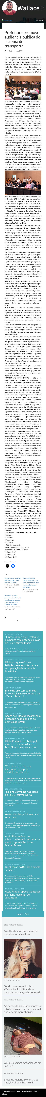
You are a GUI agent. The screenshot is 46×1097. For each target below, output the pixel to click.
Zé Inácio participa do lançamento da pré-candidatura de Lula (18, 769)
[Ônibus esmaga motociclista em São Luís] (23, 1036)
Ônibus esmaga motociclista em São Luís (22, 1064)
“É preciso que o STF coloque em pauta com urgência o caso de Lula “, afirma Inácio (22, 639)
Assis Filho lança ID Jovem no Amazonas (22, 815)
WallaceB (28, 51)
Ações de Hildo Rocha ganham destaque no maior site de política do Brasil (23, 718)
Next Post (35, 626)
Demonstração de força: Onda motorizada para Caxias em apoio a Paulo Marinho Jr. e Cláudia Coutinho (13, 600)
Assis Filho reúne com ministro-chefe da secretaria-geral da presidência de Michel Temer (22, 841)
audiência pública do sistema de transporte (22, 617)
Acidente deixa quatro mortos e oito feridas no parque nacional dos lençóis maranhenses (23, 1008)
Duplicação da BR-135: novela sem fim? (22, 868)
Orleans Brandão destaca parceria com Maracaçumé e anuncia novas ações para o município (31, 582)
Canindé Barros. (11, 620)
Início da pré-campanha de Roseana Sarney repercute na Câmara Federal (22, 693)
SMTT (20, 620)
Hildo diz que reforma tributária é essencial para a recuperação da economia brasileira (21, 666)
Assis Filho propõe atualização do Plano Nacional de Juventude (23, 894)
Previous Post (12, 626)
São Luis (36, 51)
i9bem (4, 1094)
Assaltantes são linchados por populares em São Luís (21, 932)
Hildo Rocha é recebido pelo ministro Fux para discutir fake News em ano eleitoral (21, 744)
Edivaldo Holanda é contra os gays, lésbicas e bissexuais (21, 1081)
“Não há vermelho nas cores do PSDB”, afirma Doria (21, 793)
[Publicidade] (23, 20)
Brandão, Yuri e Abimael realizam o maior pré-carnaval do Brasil (13, 580)
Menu (40, 21)
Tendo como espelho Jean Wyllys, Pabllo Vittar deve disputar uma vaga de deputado (22, 989)
